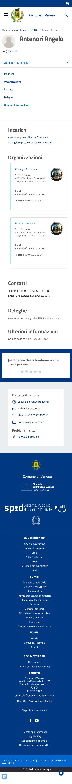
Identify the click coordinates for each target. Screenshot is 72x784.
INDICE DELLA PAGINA (15, 63)
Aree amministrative (34, 544)
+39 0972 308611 (34, 691)
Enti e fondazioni (34, 557)
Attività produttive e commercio (34, 596)
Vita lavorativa (34, 591)
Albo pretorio (34, 662)
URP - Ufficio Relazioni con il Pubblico (34, 701)
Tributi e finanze (34, 617)
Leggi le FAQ (34, 736)
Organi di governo (34, 548)
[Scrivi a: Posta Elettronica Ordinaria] (34, 698)
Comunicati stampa (34, 643)
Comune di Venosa (42, 15)
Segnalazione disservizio (34, 741)
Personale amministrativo (34, 566)
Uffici (34, 553)
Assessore (14, 137)
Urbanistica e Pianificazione (34, 600)
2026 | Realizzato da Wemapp (36, 769)
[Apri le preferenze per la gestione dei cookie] (6, 778)
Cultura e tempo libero (34, 587)
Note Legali (28, 760)
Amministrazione (19, 30)
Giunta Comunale (38, 137)
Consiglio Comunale (40, 142)
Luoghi (34, 570)
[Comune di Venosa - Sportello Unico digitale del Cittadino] (17, 15)
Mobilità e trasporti (34, 609)
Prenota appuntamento (34, 732)
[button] (67, 4)
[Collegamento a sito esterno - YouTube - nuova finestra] (37, 720)
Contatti (34, 673)
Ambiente (34, 622)
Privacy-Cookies (11, 760)
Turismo (34, 604)
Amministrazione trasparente (34, 666)
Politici (35, 30)
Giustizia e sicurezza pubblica (34, 613)
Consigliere (14, 142)
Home (5, 30)
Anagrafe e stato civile (34, 582)
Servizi (34, 576)
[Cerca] (66, 15)
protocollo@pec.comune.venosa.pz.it (34, 695)
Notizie (34, 638)
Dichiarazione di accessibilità (34, 745)
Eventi (34, 647)
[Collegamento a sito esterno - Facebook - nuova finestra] (31, 720)
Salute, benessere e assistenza (34, 626)
